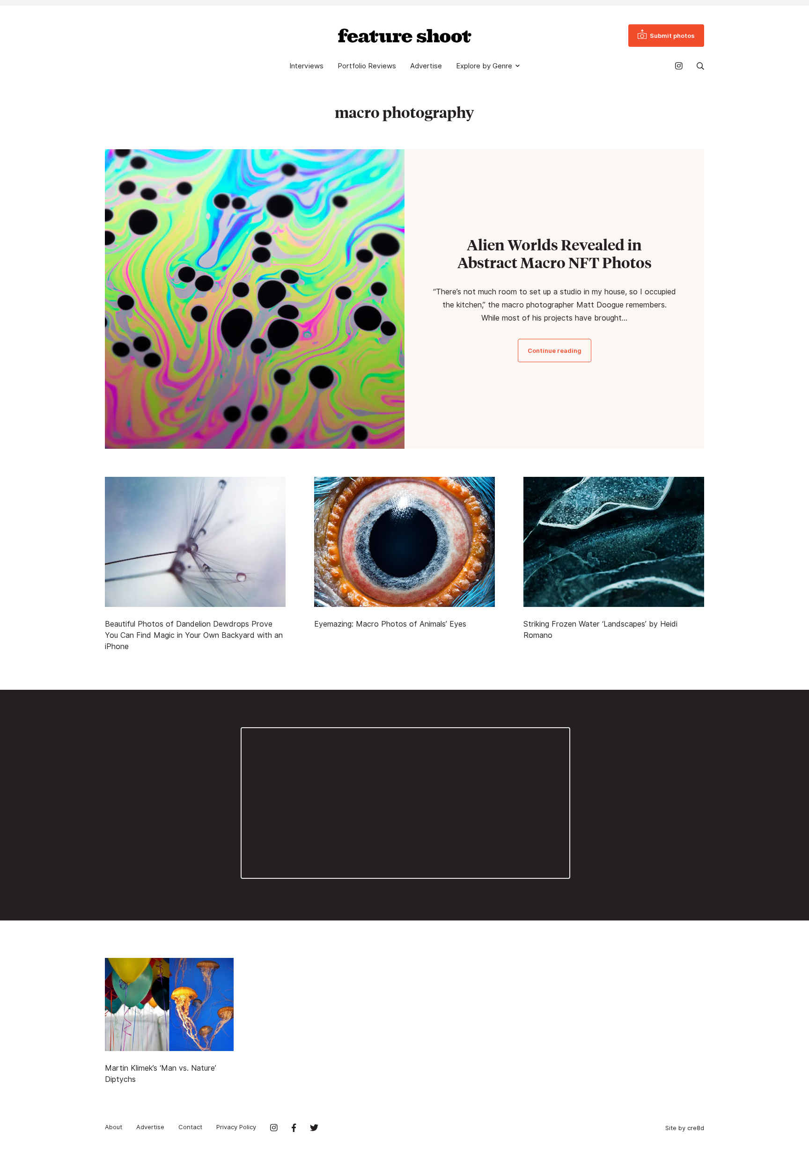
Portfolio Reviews (367, 66)
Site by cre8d (684, 1128)
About (113, 1127)
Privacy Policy (236, 1127)
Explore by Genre (484, 66)
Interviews (306, 66)
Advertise (426, 66)
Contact (190, 1127)
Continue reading (554, 350)
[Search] (700, 66)
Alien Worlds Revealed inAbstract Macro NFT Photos (554, 253)
